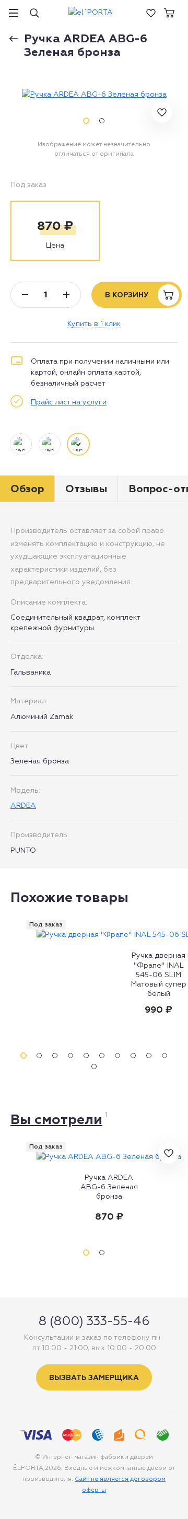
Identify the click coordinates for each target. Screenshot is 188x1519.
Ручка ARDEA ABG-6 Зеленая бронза (109, 1186)
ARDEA (23, 805)
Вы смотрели (56, 1119)
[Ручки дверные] (17, 35)
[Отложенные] (151, 12)
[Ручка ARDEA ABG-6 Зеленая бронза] (94, 94)
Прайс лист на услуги (69, 402)
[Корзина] (169, 12)
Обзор (27, 488)
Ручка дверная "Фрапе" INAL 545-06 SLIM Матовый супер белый (158, 974)
